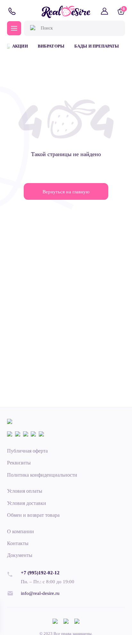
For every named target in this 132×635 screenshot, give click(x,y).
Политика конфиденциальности (42, 475)
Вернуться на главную (66, 191)
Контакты (18, 543)
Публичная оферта (27, 451)
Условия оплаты (24, 491)
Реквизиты (19, 463)
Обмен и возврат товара (33, 515)
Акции (20, 46)
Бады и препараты (96, 46)
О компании (20, 531)
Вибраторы (51, 46)
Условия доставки (26, 503)
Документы (19, 555)
